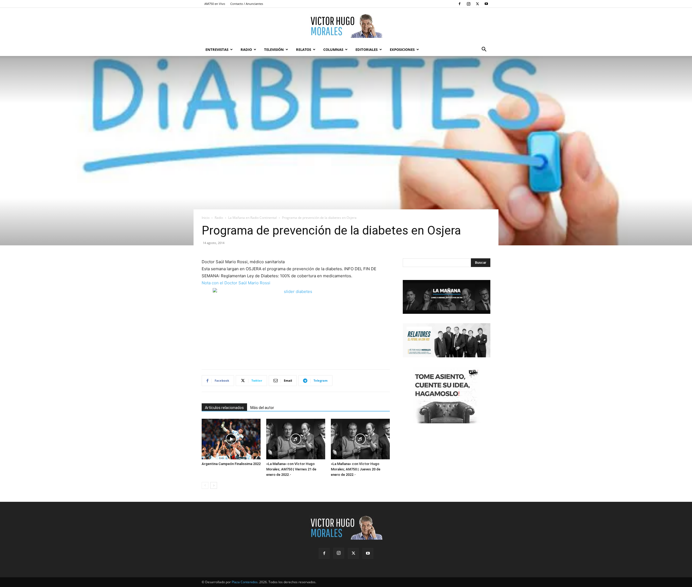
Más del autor (262, 407)
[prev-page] (205, 485)
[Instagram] (468, 4)
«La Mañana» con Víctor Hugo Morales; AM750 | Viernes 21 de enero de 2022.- (291, 469)
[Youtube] (486, 4)
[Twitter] (477, 4)
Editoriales (366, 49)
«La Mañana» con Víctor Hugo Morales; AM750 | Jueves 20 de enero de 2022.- (355, 469)
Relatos (303, 49)
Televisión (274, 49)
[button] (483, 49)
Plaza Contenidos (245, 582)
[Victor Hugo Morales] (346, 26)
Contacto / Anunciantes (246, 4)
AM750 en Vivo (214, 4)
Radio (246, 49)
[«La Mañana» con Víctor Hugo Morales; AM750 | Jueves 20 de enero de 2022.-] (360, 439)
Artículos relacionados (224, 407)
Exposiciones (402, 49)
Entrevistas (216, 49)
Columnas (333, 49)
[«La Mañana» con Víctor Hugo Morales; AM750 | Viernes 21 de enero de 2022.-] (295, 439)
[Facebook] (459, 4)
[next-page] (213, 485)
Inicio (205, 217)
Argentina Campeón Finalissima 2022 (231, 464)
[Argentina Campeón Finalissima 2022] (231, 439)
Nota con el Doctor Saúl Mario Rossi (236, 282)
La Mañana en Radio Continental (252, 217)
